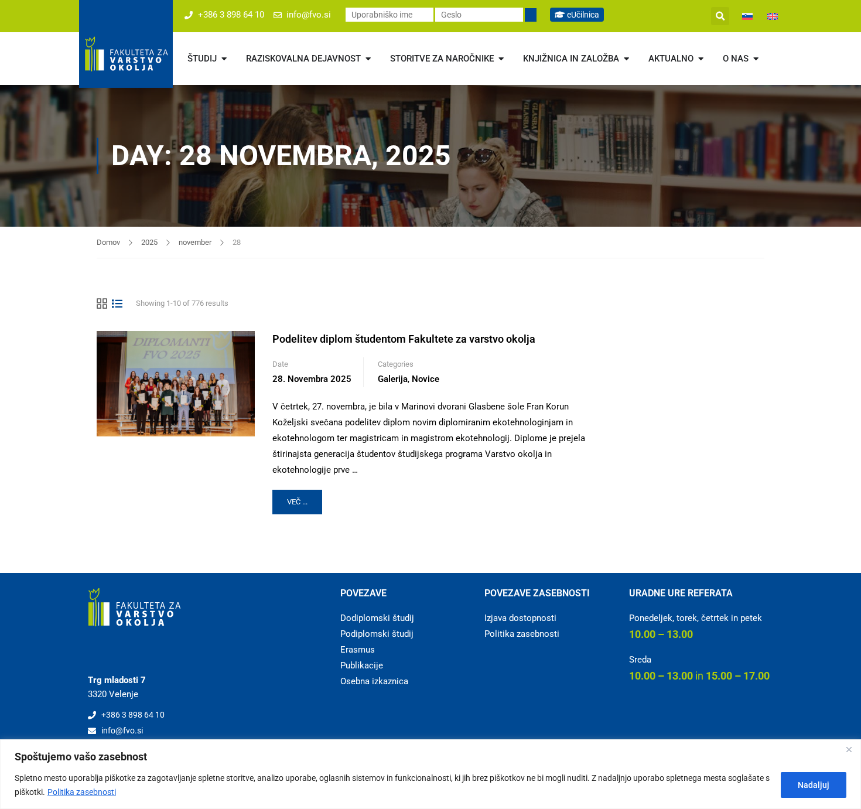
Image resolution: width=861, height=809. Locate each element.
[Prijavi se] (531, 15)
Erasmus (357, 649)
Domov (108, 242)
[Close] (849, 749)
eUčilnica (582, 14)
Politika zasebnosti (81, 792)
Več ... (304, 498)
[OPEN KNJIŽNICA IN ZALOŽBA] (626, 59)
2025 (149, 242)
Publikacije (361, 665)
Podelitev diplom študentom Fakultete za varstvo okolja (403, 339)
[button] (720, 16)
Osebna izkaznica (374, 681)
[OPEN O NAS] (755, 59)
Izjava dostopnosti (520, 618)
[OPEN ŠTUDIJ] (224, 59)
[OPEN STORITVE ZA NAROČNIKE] (501, 59)
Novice (425, 379)
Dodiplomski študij (377, 618)
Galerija (393, 379)
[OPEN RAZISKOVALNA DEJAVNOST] (368, 59)
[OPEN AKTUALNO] (700, 59)
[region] (430, 774)
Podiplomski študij (377, 634)
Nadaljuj (813, 785)
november (195, 242)
